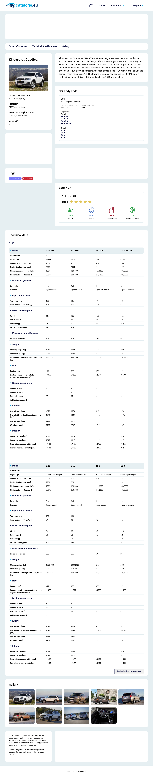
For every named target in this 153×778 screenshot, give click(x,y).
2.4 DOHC (64, 116)
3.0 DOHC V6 (66, 123)
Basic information (18, 46)
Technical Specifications (44, 46)
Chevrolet (17, 59)
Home (102, 5)
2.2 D (63, 130)
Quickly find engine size (129, 671)
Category (136, 5)
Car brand (116, 5)
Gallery (65, 46)
